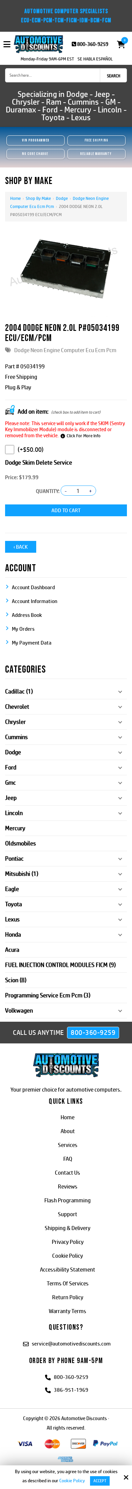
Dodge (62, 198)
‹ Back (21, 547)
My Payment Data (31, 642)
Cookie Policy (72, 1480)
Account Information (34, 601)
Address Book (27, 615)
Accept (99, 1481)
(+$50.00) (31, 449)
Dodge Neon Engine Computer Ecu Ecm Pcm (65, 350)
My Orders (23, 629)
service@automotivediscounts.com (71, 1343)
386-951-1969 (71, 1390)
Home (15, 198)
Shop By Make (38, 198)
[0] (119, 44)
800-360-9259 (92, 44)
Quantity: (48, 491)
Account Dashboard (33, 587)
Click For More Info (84, 435)
